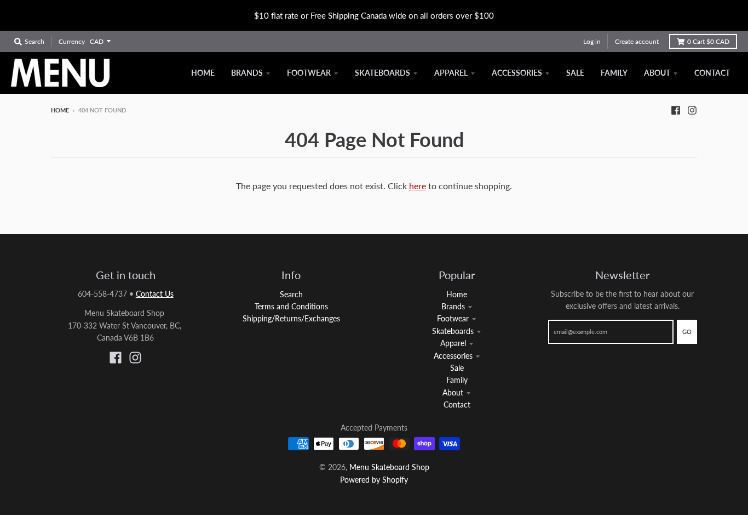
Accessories (453, 355)
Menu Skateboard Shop (389, 467)
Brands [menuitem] (247, 72)
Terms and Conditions (291, 306)
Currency (72, 41)
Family (457, 379)
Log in (592, 41)
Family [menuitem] (614, 72)
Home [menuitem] (203, 72)
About (452, 392)
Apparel (453, 343)
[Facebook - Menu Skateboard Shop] (676, 110)
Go (687, 331)
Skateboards (453, 331)
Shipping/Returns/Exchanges (291, 318)
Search (291, 294)
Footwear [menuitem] (309, 72)
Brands (453, 306)
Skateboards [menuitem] (382, 72)
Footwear (453, 318)
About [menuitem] (657, 72)
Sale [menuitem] (575, 72)
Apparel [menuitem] (451, 72)
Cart (708, 41)
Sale (457, 367)
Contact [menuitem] (712, 72)
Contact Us (155, 293)
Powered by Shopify (374, 479)
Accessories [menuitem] (517, 72)
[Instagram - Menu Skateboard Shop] (692, 110)
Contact (457, 404)
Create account (637, 41)
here (417, 185)
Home (60, 110)
